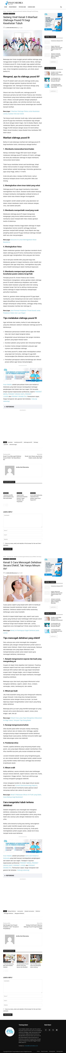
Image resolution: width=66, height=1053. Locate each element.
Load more (53, 62)
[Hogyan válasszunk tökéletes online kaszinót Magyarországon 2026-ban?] (47, 47)
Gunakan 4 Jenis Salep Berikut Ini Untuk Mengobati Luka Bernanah (57, 73)
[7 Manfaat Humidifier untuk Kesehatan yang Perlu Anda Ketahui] (9, 489)
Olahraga (36, 442)
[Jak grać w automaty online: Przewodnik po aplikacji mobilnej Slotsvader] (47, 55)
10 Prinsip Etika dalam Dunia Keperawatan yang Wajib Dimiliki (56, 86)
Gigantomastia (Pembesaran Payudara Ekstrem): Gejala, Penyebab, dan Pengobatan (22, 498)
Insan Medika (7, 384)
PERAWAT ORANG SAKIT (16, 394)
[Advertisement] (22, 424)
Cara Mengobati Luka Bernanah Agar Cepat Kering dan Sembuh (55, 80)
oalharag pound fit (28, 442)
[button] (61, 7)
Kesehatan (9, 11)
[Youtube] (56, 1030)
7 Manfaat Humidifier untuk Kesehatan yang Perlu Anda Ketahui (8, 496)
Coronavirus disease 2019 (57, 40)
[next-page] (7, 505)
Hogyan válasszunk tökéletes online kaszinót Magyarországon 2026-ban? (56, 48)
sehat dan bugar (13, 444)
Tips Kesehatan (11, 13)
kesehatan (10, 442)
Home (4, 11)
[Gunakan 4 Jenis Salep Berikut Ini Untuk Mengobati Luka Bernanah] (47, 73)
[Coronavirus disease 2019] (47, 42)
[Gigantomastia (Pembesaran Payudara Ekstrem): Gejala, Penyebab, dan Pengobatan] (23, 489)
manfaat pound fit (18, 442)
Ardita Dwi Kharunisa (12, 27)
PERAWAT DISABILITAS (19, 396)
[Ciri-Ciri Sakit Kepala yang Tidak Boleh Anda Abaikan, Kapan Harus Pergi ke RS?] (36, 489)
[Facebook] (45, 1030)
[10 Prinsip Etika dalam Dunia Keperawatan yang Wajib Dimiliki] (47, 86)
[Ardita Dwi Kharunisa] (4, 27)
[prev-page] (4, 505)
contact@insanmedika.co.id (31, 1045)
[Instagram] (49, 1030)
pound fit (6, 444)
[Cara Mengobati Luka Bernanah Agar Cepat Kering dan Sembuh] (47, 80)
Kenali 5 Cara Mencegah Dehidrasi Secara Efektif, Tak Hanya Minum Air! (12, 457)
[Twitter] (53, 1030)
